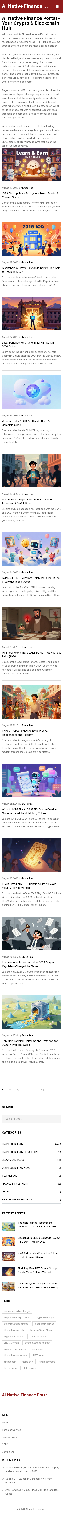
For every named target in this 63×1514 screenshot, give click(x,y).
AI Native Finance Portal (26, 6)
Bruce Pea (27, 187)
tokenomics (30, 1368)
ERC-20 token (11, 1342)
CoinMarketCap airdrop (16, 1323)
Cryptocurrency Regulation (20, 1152)
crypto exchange (45, 1317)
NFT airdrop (39, 1355)
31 (42, 1090)
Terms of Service (11, 1429)
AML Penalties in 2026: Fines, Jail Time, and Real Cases (32, 1491)
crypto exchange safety (37, 1342)
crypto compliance (13, 1336)
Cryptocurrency (12, 1144)
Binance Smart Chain (41, 1330)
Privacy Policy (10, 1437)
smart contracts (47, 1361)
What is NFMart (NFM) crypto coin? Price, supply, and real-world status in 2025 (32, 1469)
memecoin (37, 1349)
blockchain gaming (44, 1323)
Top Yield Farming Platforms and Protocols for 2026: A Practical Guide (37, 1224)
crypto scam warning (15, 1349)
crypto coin (10, 1361)
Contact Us (8, 1451)
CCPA (5, 1444)
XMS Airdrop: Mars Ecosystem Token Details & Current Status (38, 1255)
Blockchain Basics (13, 1160)
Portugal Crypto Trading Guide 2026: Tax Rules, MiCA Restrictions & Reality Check (38, 1285)
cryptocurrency (38, 1336)
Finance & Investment (15, 1184)
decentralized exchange (17, 1311)
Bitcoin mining (11, 1368)
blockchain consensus (15, 1355)
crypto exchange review (17, 1317)
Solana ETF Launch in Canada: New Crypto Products (29, 1480)
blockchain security (14, 1330)
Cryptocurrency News (16, 1168)
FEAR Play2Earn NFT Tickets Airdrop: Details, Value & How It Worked (37, 1270)
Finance (6, 1192)
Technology (9, 1176)
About (5, 1422)
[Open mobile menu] (57, 6)
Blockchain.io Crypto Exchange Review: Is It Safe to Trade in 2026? (39, 1240)
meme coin (27, 1361)
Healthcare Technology (17, 1199)
